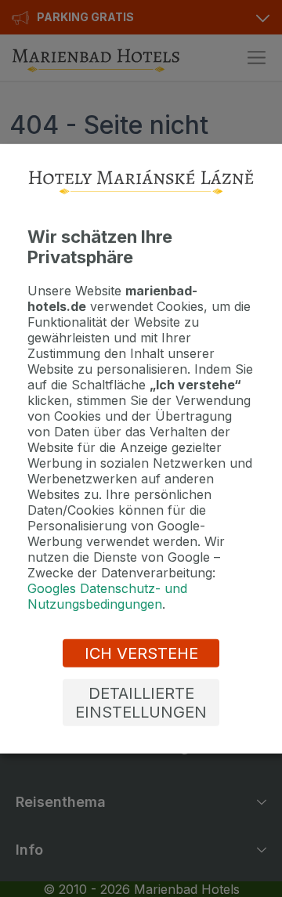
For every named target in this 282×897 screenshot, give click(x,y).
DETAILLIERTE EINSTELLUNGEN (141, 703)
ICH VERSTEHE (141, 653)
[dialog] (141, 448)
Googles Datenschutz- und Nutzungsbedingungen (107, 596)
